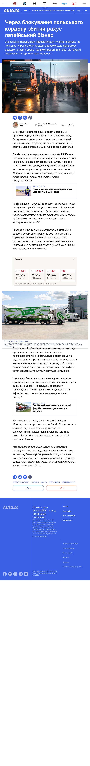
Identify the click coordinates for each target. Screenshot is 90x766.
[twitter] (25, 118)
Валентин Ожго (24, 125)
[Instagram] (26, 574)
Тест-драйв (43, 10)
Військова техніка (55, 10)
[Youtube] (15, 574)
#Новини (35, 482)
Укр (78, 10)
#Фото (44, 482)
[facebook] (20, 118)
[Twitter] (10, 574)
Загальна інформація (70, 544)
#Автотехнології (20, 482)
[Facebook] (5, 574)
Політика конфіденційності (72, 567)
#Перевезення (68, 482)
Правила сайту (68, 553)
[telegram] (15, 118)
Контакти (66, 562)
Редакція (66, 557)
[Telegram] (21, 574)
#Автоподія (54, 482)
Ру (86, 10)
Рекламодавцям (69, 548)
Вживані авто (68, 10)
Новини (35, 10)
